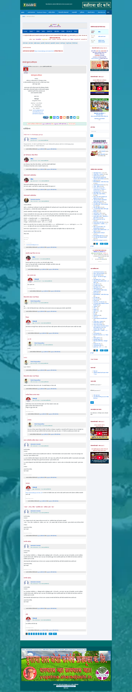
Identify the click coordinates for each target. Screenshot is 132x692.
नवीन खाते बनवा (96, 395)
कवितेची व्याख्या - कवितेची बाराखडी (101, 41)
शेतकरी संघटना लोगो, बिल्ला (98, 222)
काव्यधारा (57, 43)
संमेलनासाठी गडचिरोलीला (30, 175)
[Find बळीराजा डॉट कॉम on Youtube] (105, 147)
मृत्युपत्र (95, 309)
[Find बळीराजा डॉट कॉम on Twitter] (102, 147)
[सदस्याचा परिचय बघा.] (25, 70)
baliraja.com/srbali (99, 118)
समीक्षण (38, 31)
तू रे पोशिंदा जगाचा (97, 285)
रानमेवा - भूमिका (96, 186)
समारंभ (43, 31)
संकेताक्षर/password (95, 390)
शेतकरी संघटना (72, 649)
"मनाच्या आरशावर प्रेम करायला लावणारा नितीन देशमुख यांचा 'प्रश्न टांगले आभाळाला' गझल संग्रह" (101, 327)
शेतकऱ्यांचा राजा (101, 12)
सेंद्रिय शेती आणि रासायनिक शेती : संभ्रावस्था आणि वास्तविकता (99, 178)
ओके (27, 614)
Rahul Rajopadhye (35, 301)
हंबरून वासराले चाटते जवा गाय (99, 219)
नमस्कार (28, 483)
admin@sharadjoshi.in (38, 113)
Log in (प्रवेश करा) (46, 124)
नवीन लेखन (25, 43)
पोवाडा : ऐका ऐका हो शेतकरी (98, 273)
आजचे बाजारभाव (31, 12)
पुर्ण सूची (92, 246)
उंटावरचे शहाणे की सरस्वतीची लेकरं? (100, 318)
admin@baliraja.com (38, 112)
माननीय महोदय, (27, 541)
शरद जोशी (95, 297)
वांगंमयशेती (103, 151)
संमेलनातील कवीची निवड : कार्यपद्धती (100, 341)
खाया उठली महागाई (97, 275)
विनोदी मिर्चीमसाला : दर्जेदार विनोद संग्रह (100, 181)
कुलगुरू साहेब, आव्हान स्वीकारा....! (99, 193)
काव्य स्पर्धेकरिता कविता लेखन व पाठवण (33, 440)
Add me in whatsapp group (33, 134)
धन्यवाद (29, 420)
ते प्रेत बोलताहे (96, 333)
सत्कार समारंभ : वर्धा (97, 213)
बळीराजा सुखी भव (96, 338)
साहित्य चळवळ (37, 43)
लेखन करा (95, 371)
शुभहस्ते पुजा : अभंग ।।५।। (99, 347)
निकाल (27, 317)
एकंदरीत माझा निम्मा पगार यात (33, 253)
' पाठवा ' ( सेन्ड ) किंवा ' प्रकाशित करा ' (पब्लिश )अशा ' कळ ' (39, 507)
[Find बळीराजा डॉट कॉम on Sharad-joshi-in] (93, 147)
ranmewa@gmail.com (38, 110)
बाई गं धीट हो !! (96, 284)
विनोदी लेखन (75, 43)
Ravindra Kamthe (35, 199)
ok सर (29, 339)
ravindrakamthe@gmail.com (32, 244)
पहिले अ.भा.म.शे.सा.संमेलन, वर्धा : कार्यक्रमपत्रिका (99, 227)
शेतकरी (30, 31)
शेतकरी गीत (49, 31)
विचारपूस (95, 211)
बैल (94, 314)
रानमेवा (62, 31)
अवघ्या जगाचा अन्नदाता (98, 324)
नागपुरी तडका (68, 43)
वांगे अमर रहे (69, 31)
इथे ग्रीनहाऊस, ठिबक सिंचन (31, 155)
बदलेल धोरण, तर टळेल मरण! (98, 302)
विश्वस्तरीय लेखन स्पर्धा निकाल (31, 297)
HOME (25, 31)
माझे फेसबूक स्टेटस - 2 (97, 192)
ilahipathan (34, 138)
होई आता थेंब (95, 293)
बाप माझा (95, 300)
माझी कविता (56, 31)
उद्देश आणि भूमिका (96, 207)
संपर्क (85, 649)
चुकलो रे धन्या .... (96, 311)
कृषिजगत (66, 649)
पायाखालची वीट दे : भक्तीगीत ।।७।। (100, 223)
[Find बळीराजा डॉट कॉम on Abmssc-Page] (96, 147)
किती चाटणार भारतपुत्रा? (98, 240)
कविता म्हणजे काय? (102, 36)
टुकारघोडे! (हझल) (96, 339)
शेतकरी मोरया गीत (96, 344)
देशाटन (75, 31)
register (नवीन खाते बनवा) (60, 124)
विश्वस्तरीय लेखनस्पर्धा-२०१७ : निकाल (100, 335)
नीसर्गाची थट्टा (96, 315)
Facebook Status (41, 12)
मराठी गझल (62, 43)
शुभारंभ (94, 180)
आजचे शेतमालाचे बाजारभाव (98, 185)
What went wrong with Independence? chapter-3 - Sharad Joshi (100, 189)
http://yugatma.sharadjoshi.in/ (65, 686)
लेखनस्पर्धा (47, 43)
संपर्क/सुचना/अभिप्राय (97, 202)
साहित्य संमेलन (46, 649)
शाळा (94, 312)
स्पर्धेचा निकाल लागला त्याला (32, 394)
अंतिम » (55, 633)
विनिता (32, 159)
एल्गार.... (94, 308)
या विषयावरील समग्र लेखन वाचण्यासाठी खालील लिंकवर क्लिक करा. (99, 115)
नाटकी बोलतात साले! (97, 345)
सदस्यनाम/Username (95, 384)
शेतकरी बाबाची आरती (97, 323)
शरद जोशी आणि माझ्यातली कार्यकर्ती (100, 237)
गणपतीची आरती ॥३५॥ (97, 214)
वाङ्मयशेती (52, 43)
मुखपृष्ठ (22, 12)
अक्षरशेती (42, 43)
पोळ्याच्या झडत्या (96, 176)
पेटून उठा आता (96, 299)
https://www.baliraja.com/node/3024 (44, 51)
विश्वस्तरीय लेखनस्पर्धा (63, 12)
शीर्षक (99, 32)
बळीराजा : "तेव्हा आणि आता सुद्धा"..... (100, 276)
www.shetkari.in (95, 58)
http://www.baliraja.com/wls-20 (34, 492)
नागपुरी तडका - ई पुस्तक (98, 174)
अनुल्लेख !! (95, 306)
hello (25, 357)
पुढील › (50, 633)
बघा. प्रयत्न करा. (32, 275)
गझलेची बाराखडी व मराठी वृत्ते (99, 232)
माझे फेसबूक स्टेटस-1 (97, 173)
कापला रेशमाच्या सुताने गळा (98, 235)
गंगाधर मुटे (25, 66)
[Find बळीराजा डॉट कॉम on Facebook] (99, 147)
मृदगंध (94, 317)
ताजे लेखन (31, 43)
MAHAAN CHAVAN (35, 444)
